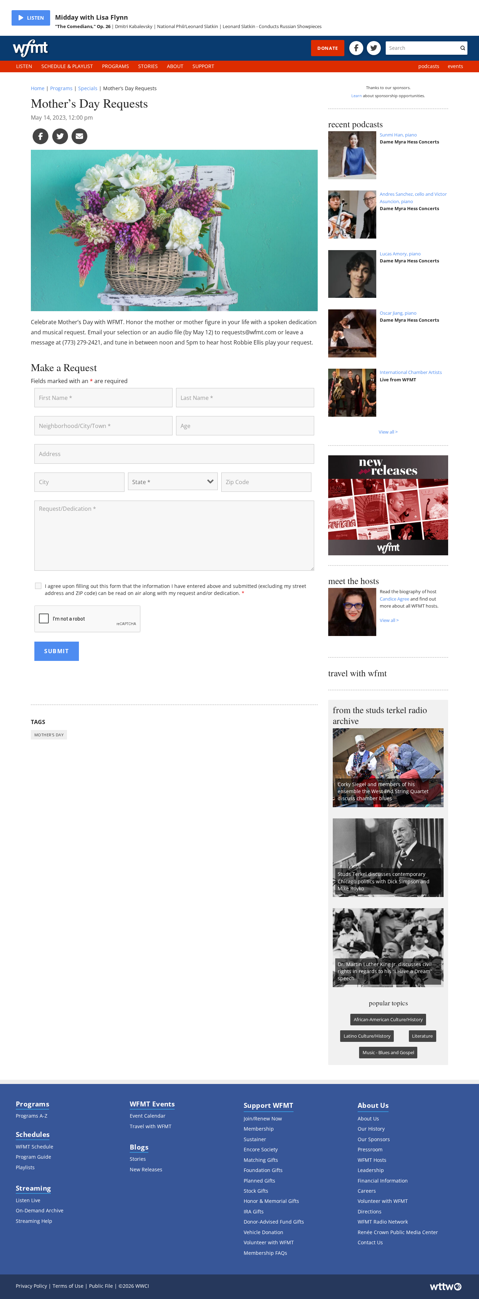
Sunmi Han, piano (398, 135)
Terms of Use (68, 1286)
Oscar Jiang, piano (398, 313)
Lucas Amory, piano (400, 253)
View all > (388, 432)
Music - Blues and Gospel (388, 1052)
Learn (356, 95)
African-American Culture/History (388, 1019)
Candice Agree (394, 599)
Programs (61, 88)
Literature (422, 1036)
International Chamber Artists (411, 372)
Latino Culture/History (367, 1036)
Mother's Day (48, 734)
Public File (101, 1286)
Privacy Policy (31, 1286)
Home (38, 88)
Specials (87, 88)
